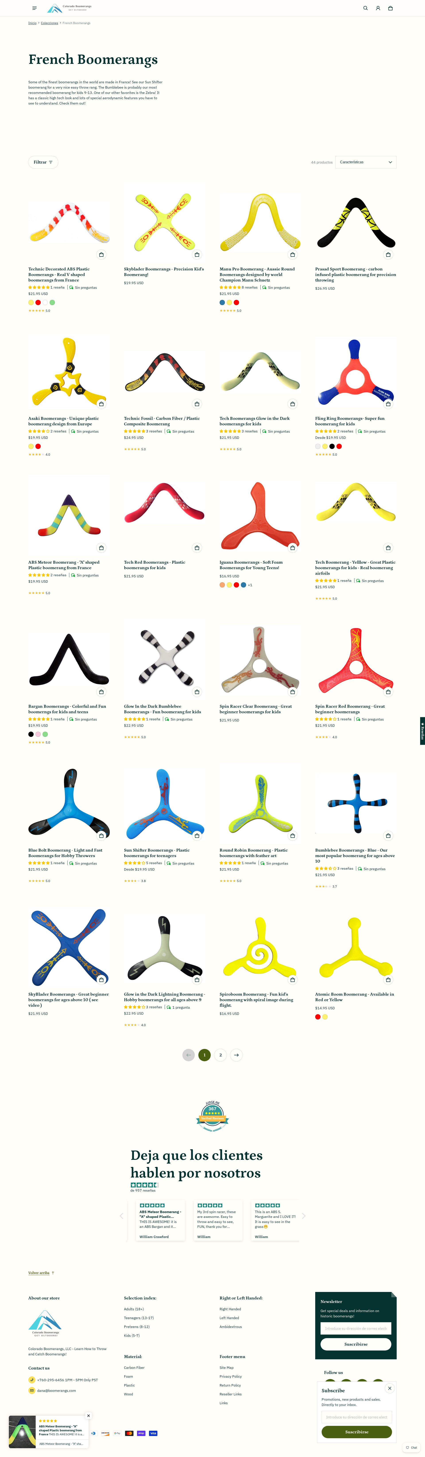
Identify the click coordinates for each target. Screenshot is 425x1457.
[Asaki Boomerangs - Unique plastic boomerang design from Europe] (69, 371)
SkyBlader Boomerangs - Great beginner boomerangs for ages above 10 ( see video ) (68, 1000)
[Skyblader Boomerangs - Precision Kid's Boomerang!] (164, 222)
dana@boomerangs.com (56, 1390)
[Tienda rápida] (101, 254)
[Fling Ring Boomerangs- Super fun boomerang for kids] (356, 371)
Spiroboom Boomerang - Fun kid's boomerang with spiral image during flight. (256, 1000)
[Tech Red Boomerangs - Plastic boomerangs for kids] (164, 515)
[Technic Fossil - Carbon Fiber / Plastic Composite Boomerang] (164, 371)
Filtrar (40, 162)
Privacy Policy (231, 1376)
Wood (128, 1394)
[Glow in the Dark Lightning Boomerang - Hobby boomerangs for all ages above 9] (164, 947)
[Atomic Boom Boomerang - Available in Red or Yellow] (356, 947)
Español (39, 1433)
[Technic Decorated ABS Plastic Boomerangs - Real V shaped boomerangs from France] (69, 222)
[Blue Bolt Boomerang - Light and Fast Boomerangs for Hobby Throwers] (69, 803)
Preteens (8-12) (137, 1326)
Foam (128, 1376)
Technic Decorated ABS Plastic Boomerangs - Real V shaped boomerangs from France (59, 275)
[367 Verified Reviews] (212, 1134)
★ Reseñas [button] (423, 731)
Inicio (32, 23)
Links (224, 1403)
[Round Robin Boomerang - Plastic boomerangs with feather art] (260, 803)
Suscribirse (356, 1344)
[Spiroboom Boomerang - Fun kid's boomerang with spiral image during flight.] (260, 947)
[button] (365, 8)
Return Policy (230, 1385)
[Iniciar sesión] (378, 8)
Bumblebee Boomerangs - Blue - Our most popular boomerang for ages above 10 (355, 856)
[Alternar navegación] (34, 8)
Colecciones (49, 23)
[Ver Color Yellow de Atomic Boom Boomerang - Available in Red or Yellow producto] (325, 1017)
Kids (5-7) (132, 1335)
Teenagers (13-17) (139, 1318)
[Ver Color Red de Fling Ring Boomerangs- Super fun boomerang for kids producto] (339, 446)
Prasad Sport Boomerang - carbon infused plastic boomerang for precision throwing (355, 275)
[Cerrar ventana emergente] (390, 1388)
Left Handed (229, 1318)
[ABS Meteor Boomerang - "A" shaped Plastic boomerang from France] (69, 515)
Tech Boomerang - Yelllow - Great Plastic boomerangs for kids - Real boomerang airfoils (355, 568)
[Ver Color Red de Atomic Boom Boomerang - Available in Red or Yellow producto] (318, 1017)
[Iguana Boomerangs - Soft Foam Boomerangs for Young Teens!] (260, 515)
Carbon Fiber (134, 1367)
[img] (214, 1185)
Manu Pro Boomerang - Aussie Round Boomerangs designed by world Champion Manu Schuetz (257, 275)
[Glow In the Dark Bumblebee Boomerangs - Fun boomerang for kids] (164, 659)
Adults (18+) (134, 1309)
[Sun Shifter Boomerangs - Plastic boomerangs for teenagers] (164, 803)
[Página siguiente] (236, 1055)
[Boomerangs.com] (69, 8)
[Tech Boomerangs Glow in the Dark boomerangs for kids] (260, 371)
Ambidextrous (231, 1326)
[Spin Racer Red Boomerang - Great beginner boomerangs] (356, 659)
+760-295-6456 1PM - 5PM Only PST (67, 1380)
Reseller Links (231, 1394)
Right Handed (230, 1309)
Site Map (227, 1367)
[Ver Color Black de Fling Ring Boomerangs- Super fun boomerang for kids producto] (332, 446)
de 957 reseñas (143, 1190)
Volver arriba (38, 1273)
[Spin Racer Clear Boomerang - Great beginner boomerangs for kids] (260, 659)
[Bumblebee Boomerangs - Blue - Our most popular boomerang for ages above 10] (356, 803)
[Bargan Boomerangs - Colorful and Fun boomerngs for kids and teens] (69, 659)
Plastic (129, 1385)
